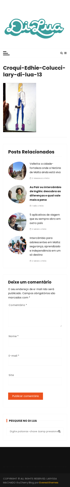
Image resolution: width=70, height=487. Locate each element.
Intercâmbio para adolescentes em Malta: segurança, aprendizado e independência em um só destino (45, 246)
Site (11, 375)
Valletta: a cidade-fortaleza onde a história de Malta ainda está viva (45, 168)
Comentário (18, 305)
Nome (14, 336)
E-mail (14, 356)
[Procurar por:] (35, 431)
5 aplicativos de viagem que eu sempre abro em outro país (45, 219)
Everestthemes (48, 482)
